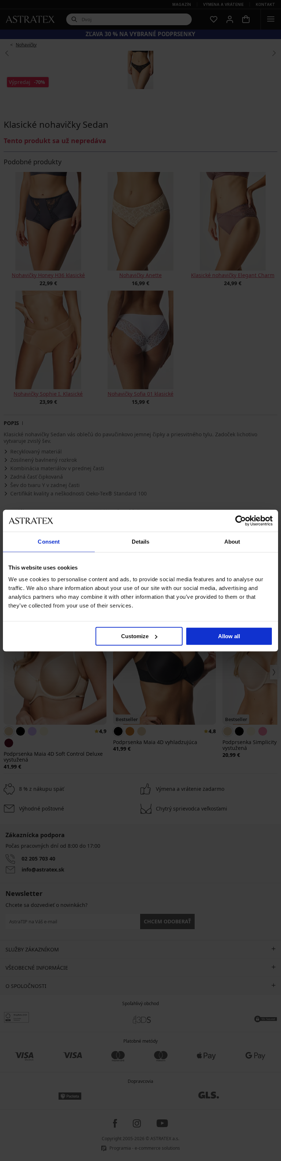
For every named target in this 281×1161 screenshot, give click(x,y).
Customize (135, 636)
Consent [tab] (49, 542)
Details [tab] (141, 542)
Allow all (229, 636)
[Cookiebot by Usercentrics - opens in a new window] (241, 520)
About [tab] (232, 542)
